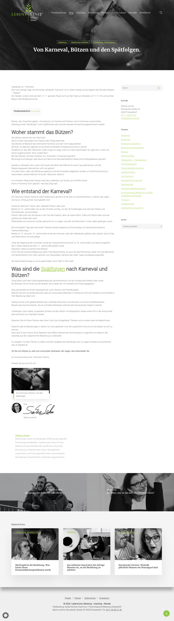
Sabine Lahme (22, 435)
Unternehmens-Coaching (132, 208)
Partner (77, 598)
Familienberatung (129, 164)
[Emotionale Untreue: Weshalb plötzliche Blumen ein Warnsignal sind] (138, 551)
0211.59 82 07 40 (114, 610)
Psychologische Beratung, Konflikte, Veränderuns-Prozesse (137, 194)
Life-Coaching (127, 176)
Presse (68, 598)
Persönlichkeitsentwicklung (133, 188)
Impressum (104, 598)
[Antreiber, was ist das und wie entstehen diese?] (130, 492)
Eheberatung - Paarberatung (104, 42)
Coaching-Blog (127, 156)
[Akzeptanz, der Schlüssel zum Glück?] (43, 492)
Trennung (125, 200)
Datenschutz (90, 598)
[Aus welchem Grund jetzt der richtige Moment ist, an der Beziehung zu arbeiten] (86, 551)
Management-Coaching (131, 180)
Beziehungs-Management (132, 148)
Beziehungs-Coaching (79, 42)
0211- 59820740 (128, 115)
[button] (5, 615)
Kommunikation (128, 172)
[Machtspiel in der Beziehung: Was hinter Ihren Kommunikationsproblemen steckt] (35, 551)
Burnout (124, 152)
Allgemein (125, 135)
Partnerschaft (127, 184)
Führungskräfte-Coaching (132, 168)
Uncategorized (127, 204)
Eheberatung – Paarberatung (134, 160)
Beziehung (62, 42)
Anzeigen (35, 111)
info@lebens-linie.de (130, 118)
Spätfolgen (53, 269)
